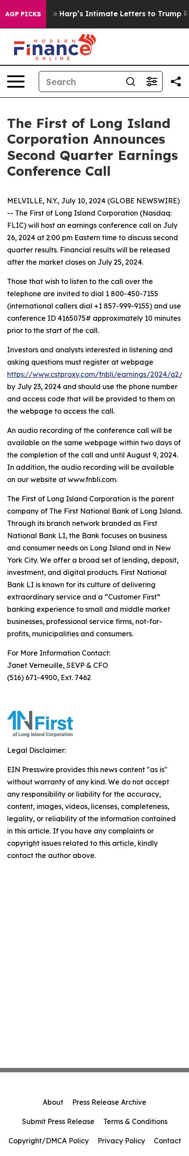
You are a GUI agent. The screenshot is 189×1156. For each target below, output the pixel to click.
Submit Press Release (58, 1121)
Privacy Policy (121, 1140)
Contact (167, 1140)
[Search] (130, 81)
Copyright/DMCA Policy (48, 1140)
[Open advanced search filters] (151, 81)
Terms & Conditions (135, 1121)
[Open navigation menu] (16, 81)
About (53, 1102)
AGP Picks (23, 14)
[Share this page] (176, 81)
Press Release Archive (109, 1102)
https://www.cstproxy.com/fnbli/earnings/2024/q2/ (95, 374)
